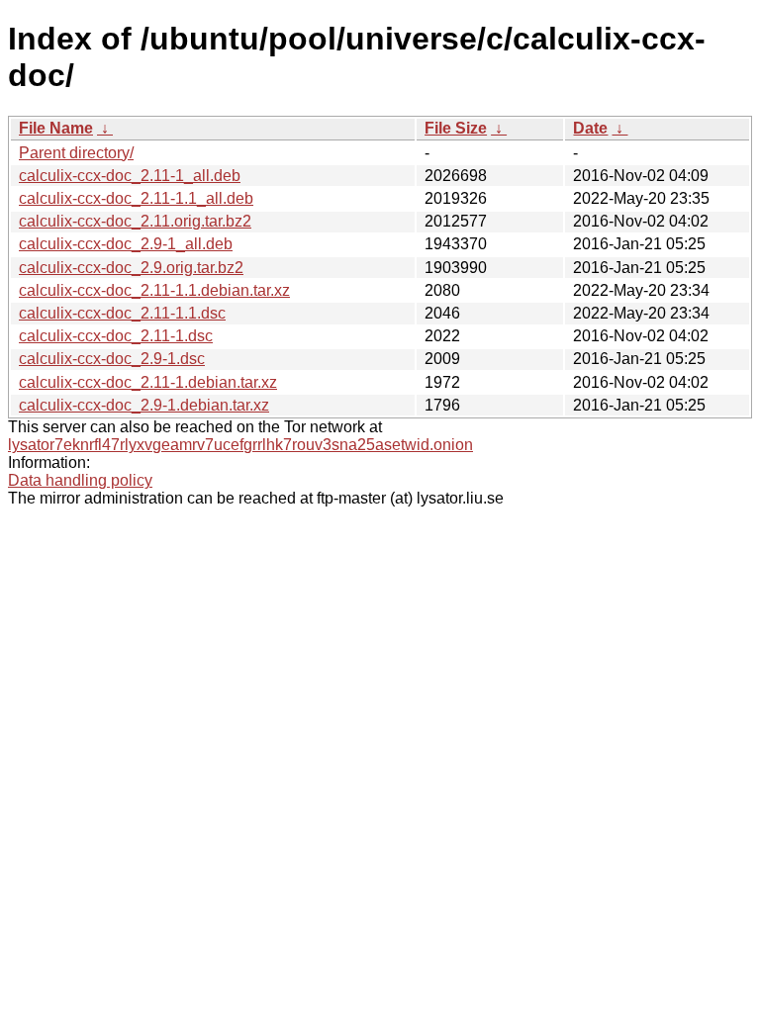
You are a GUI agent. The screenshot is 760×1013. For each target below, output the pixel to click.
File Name (56, 128)
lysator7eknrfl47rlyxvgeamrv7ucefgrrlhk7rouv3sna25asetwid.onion (240, 444)
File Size (456, 128)
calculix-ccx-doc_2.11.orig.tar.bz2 (135, 221)
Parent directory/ (76, 152)
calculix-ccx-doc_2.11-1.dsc (116, 335)
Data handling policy (80, 480)
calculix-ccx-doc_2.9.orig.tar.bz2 (131, 267)
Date (590, 128)
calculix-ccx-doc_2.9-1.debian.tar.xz (144, 405)
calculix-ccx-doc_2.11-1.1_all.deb (136, 198)
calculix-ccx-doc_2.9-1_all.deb (126, 243)
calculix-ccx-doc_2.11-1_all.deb (129, 175)
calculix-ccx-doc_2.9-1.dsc (112, 358)
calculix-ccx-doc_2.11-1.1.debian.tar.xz (154, 290)
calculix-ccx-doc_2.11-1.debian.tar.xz (148, 382)
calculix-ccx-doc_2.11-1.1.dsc (122, 313)
